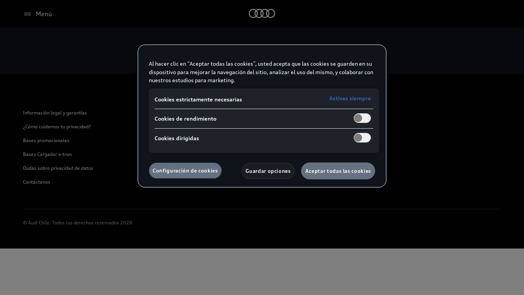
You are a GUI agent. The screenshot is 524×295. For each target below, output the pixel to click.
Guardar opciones (268, 171)
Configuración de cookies (185, 170)
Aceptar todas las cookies (338, 171)
